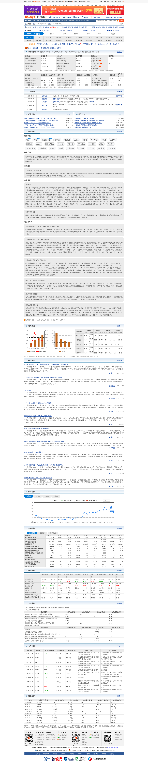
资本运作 (69, 40)
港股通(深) (109, 30)
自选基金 (86, 20)
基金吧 (113, 5)
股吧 (108, 5)
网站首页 (26, 1)
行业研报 (76, 27)
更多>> (122, 24)
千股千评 (87, 27)
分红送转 (44, 102)
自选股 (81, 20)
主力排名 (59, 27)
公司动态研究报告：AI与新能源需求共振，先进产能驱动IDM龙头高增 (46, 365)
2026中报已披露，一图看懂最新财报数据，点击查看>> (45, 48)
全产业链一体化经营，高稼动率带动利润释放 (38, 403)
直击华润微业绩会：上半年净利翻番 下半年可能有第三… (42, 120)
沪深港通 (28, 30)
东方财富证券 (59, 1)
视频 (104, 5)
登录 (100, 1)
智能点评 (119, 40)
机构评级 (109, 40)
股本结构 (49, 40)
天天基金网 (51, 1)
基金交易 (120, 1)
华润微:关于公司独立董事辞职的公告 (86, 125)
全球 (58, 5)
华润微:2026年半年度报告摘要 (84, 118)
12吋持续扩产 (28, 390)
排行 (52, 20)
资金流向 (47, 27)
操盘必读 (28, 37)
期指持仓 (115, 27)
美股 (63, 5)
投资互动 (44, 109)
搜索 (122, 5)
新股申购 (35, 27)
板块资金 (64, 27)
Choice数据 (96, 17)
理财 (92, 5)
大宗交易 (110, 27)
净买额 (93, 30)
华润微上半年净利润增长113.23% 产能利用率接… (39, 127)
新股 (38, 5)
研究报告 (119, 37)
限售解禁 (104, 27)
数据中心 (68, 17)
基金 (87, 5)
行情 (50, 5)
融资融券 (121, 27)
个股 (45, 20)
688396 (29, 34)
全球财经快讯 (55, 17)
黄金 (79, 5)
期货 (71, 5)
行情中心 (28, 21)
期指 (42, 5)
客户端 (86, 17)
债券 (100, 5)
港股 (67, 5)
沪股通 (39, 30)
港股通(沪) (85, 30)
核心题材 (59, 37)
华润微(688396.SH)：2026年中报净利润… (37, 123)
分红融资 (38, 40)
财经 (25, 5)
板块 (48, 20)
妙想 (76, 1)
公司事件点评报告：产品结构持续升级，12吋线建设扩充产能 (43, 465)
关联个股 (79, 40)
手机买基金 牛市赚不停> (114, 17)
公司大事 (79, 37)
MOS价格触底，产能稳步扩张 (33, 452)
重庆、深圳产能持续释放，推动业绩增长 (37, 429)
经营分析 (49, 37)
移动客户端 (36, 1)
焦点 (29, 5)
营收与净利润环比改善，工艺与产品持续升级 (38, 478)
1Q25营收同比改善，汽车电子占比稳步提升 (38, 416)
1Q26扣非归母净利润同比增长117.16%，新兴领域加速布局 (43, 377)
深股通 (62, 30)
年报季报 (93, 27)
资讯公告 (69, 37)
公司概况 (89, 37)
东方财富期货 (68, 1)
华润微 (37, 33)
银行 (83, 5)
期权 (46, 5)
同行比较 (99, 37)
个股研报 (70, 27)
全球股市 (28, 24)
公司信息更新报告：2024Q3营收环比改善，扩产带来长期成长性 (44, 441)
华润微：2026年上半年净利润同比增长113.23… (39, 125)
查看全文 (112, 373)
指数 (34, 20)
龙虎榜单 (98, 27)
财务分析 (28, 40)
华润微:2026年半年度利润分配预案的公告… (88, 123)
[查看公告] (56, 99)
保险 (96, 5)
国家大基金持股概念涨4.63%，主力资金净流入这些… (41, 118)
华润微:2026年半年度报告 (83, 127)
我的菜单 (106, 1)
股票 (34, 5)
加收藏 (31, 1)
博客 (118, 5)
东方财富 (43, 1)
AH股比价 (53, 27)
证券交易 (113, 1)
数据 (54, 5)
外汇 (75, 5)
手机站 (77, 17)
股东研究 (38, 37)
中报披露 (44, 99)
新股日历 (41, 27)
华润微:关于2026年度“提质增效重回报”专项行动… (90, 120)
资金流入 (46, 30)
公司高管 (59, 40)
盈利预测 (81, 27)
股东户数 (44, 106)
